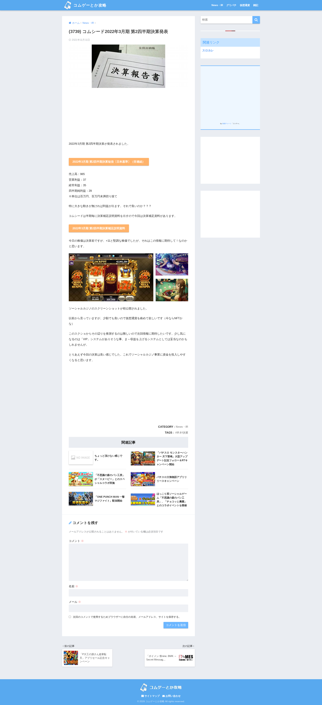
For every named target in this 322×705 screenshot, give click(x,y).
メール (75, 602)
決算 (185, 432)
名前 (73, 586)
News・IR (217, 5)
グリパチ (231, 5)
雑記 (255, 5)
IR (178, 432)
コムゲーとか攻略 (89, 5)
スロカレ (208, 50)
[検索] (256, 20)
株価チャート (226, 123)
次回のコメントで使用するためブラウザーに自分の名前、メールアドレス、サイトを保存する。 (127, 616)
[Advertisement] (128, 114)
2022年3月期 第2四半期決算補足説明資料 (98, 228)
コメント (76, 541)
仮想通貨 (245, 5)
